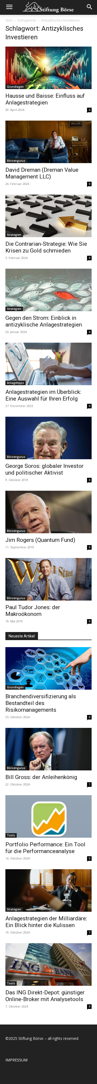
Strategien (14, 235)
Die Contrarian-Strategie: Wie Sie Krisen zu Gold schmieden (46, 247)
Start (8, 20)
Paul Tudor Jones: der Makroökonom (32, 610)
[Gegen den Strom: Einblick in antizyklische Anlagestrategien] (48, 290)
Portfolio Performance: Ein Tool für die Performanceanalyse (45, 847)
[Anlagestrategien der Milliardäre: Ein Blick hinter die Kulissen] (48, 890)
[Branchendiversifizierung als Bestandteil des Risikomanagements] (48, 668)
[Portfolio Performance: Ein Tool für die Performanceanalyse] (48, 816)
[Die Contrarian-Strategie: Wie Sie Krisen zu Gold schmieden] (48, 216)
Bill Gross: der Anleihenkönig (41, 777)
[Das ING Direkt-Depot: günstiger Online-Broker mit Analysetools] (48, 964)
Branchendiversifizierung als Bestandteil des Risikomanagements (40, 703)
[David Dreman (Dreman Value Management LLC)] (48, 142)
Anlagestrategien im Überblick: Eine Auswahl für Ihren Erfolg (43, 395)
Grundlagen (15, 87)
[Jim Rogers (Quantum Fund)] (48, 512)
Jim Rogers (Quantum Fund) (40, 540)
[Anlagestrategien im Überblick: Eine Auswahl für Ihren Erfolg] (48, 364)
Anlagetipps (15, 383)
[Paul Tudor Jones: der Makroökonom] (48, 579)
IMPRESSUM (16, 1059)
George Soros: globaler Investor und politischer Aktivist (44, 469)
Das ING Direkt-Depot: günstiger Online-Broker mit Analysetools (45, 995)
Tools (11, 835)
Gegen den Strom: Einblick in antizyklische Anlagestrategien (43, 321)
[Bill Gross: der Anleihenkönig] (48, 749)
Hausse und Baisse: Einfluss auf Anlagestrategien (45, 99)
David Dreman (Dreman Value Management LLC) (41, 173)
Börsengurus (16, 161)
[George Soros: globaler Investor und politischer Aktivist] (48, 438)
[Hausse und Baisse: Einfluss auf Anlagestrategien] (48, 68)
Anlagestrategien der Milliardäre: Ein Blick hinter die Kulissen (46, 921)
